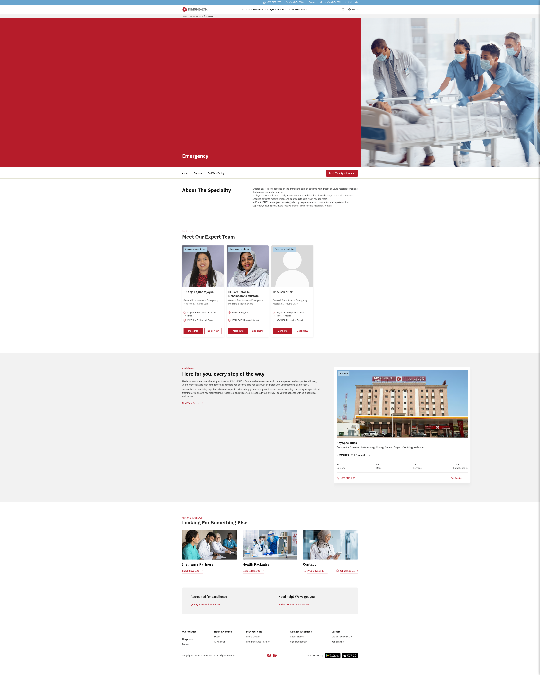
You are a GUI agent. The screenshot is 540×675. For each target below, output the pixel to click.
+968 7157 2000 (274, 2)
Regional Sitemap (298, 641)
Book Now (213, 331)
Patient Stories (296, 636)
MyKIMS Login (351, 2)
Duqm (217, 636)
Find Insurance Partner (258, 641)
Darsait (185, 644)
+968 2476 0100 (296, 2)
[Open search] (343, 9)
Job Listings (338, 641)
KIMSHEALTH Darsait (351, 455)
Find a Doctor (253, 636)
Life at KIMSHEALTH (342, 636)
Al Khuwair (219, 641)
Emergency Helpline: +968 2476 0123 (325, 2)
